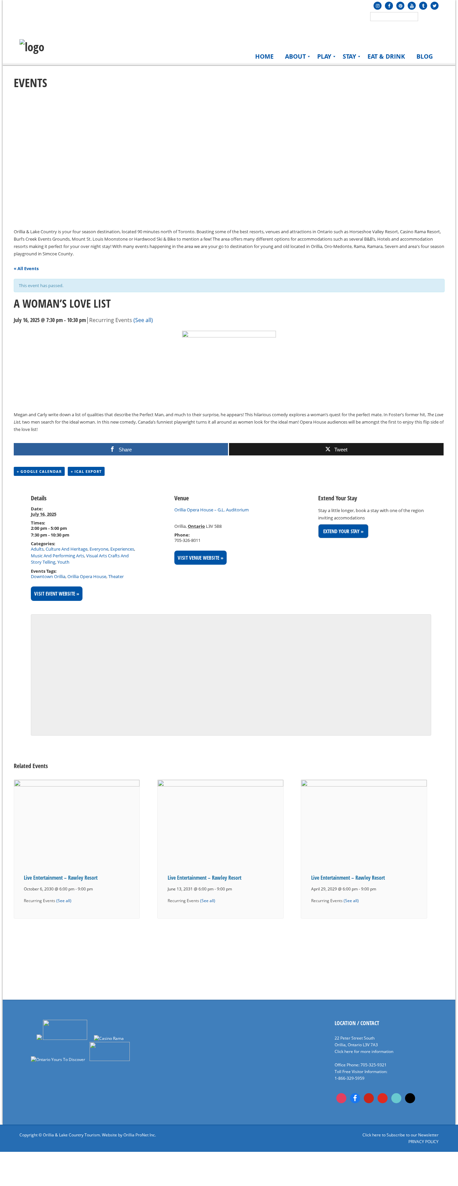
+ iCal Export (86, 471)
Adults (37, 549)
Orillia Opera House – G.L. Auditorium (211, 510)
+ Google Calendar (39, 471)
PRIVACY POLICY (423, 1141)
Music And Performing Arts (57, 556)
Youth (63, 562)
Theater (116, 576)
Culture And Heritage (67, 549)
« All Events (26, 268)
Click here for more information (364, 1051)
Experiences (122, 549)
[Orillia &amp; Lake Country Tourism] (31, 47)
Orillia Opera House (86, 576)
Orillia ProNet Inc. (139, 1135)
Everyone (99, 549)
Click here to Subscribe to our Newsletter (400, 1135)
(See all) (143, 320)
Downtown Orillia (48, 576)
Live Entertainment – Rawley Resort (61, 877)
